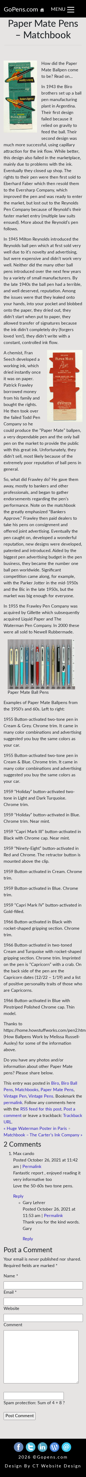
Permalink (31, 1167)
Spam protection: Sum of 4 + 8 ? (34, 1403)
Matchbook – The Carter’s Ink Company (43, 1135)
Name (9, 1276)
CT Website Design (56, 1466)
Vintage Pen (15, 1096)
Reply (18, 1196)
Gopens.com (52, 1457)
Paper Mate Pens (57, 1090)
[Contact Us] (66, 1447)
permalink (13, 1103)
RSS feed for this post (40, 1109)
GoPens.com (22, 9)
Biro (55, 1083)
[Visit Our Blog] (55, 1447)
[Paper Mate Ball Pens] (41, 664)
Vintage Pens (40, 1096)
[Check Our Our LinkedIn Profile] (43, 1447)
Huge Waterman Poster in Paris (35, 1129)
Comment (13, 1325)
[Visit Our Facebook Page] (19, 1447)
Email (9, 1292)
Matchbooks (26, 1090)
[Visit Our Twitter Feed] (31, 1447)
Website (11, 1309)
